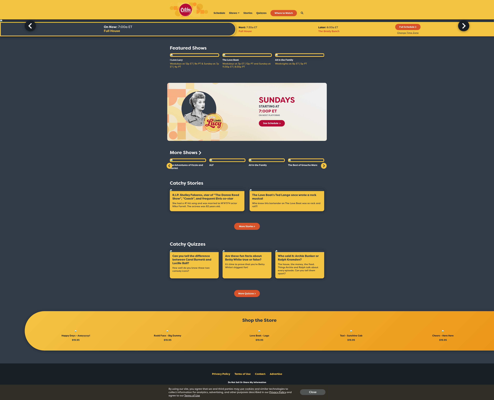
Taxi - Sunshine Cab (351, 335)
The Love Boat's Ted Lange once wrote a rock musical (284, 196)
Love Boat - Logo (259, 335)
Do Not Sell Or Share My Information (247, 382)
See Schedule (271, 123)
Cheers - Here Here (443, 335)
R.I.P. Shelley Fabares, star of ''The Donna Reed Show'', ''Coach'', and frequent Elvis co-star (205, 196)
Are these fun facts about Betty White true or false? (243, 257)
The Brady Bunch (328, 31)
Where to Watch (284, 13)
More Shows (184, 152)
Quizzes (261, 13)
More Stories (246, 226)
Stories (247, 13)
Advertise (276, 374)
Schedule (219, 13)
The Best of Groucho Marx (302, 165)
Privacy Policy (221, 374)
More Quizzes (246, 293)
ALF (211, 165)
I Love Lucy (176, 60)
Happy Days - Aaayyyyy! (75, 335)
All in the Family (284, 60)
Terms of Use (243, 374)
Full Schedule (406, 27)
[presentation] (30, 25)
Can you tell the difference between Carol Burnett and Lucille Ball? (191, 259)
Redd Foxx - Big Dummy (167, 335)
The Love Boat (230, 60)
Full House (112, 31)
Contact (260, 374)
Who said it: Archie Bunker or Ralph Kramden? (298, 257)
